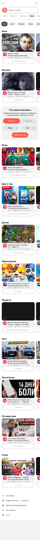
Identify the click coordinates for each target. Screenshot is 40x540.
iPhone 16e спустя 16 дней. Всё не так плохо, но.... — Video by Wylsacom (19, 401)
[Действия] (32, 54)
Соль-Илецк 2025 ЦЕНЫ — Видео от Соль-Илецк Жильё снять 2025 (18, 439)
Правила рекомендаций (16, 505)
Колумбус (10, 496)
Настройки (11, 510)
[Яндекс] (4, 10)
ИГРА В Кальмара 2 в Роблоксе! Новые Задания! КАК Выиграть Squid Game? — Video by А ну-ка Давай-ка (18, 168)
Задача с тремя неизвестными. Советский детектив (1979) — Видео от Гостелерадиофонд (18, 55)
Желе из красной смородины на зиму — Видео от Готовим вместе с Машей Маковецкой (18, 323)
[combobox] (22, 10)
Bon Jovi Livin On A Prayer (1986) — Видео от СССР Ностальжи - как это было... (17, 93)
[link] (18, 48)
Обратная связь (12, 500)
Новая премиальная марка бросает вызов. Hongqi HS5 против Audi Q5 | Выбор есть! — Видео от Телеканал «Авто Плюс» (18, 362)
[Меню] (36, 3)
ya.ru (8, 515)
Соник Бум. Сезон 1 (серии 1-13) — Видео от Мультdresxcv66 (18, 246)
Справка (25, 500)
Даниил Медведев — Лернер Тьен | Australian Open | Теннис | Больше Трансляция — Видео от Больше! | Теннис (18, 478)
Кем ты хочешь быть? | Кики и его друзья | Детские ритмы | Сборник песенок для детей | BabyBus (18, 285)
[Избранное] (3, 3)
